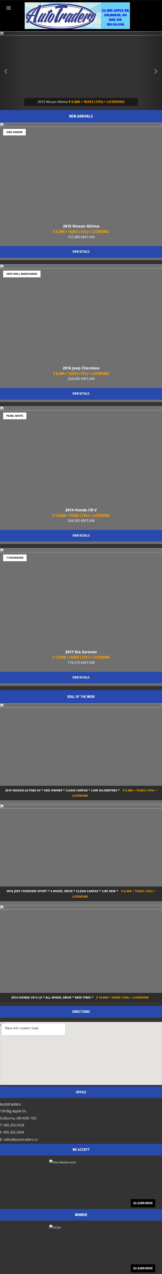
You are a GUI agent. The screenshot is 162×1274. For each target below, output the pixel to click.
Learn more (144, 1203)
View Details (81, 251)
